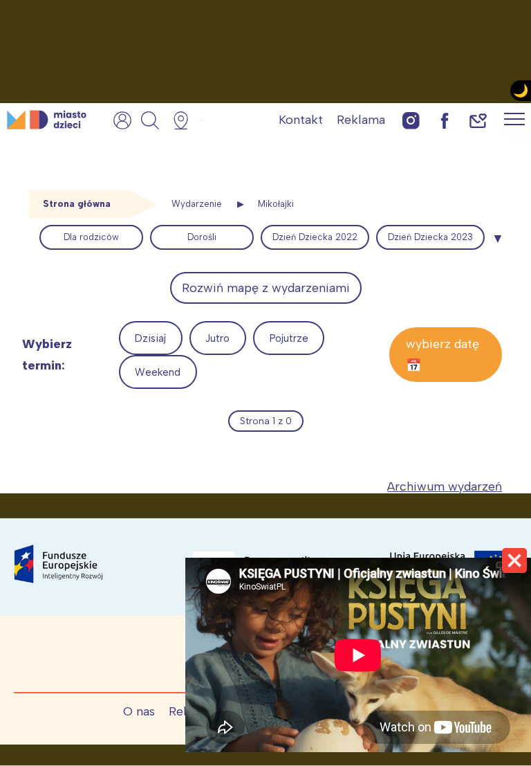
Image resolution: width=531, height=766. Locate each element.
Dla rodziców (91, 237)
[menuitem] (91, 237)
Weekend (157, 372)
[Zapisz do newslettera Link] (478, 120)
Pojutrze (289, 338)
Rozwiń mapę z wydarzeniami (266, 287)
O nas (139, 711)
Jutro (217, 338)
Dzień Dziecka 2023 (430, 237)
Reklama (361, 119)
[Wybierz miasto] (185, 120)
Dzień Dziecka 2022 (314, 237)
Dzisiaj (150, 338)
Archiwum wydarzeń (444, 486)
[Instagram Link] (411, 120)
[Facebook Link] (444, 120)
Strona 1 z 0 (266, 421)
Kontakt (301, 119)
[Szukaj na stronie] (150, 120)
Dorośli (201, 237)
